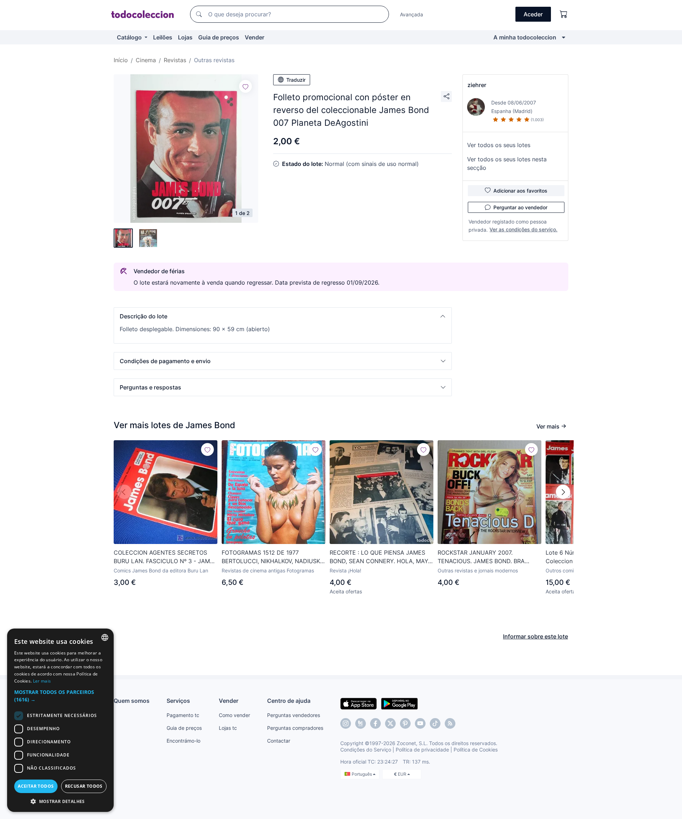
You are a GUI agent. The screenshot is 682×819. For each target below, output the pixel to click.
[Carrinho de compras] (563, 14)
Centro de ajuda (288, 700)
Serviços (178, 700)
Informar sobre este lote (535, 636)
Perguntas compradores (295, 728)
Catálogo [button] (130, 37)
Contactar (278, 741)
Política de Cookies (476, 750)
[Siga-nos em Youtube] (420, 723)
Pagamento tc (183, 715)
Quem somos (132, 700)
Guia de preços (218, 37)
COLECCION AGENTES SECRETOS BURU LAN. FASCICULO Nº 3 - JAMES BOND (165, 557)
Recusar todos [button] (84, 786)
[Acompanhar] (245, 86)
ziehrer (476, 84)
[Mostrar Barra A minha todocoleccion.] (563, 37)
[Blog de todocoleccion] (450, 723)
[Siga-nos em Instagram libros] (360, 723)
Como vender (234, 715)
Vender (254, 37)
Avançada (411, 14)
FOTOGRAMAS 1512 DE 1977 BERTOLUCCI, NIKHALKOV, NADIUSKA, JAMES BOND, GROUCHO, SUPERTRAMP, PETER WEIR (273, 557)
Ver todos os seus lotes (498, 145)
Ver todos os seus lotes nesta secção (507, 163)
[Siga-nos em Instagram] (345, 723)
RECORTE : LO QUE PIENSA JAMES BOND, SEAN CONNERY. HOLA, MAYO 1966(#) (381, 557)
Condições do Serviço (365, 750)
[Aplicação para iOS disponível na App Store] (358, 703)
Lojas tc (228, 728)
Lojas (185, 37)
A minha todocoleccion (524, 37)
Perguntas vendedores (293, 715)
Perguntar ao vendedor (520, 207)
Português (362, 774)
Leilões (162, 37)
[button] (283, 316)
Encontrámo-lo (183, 741)
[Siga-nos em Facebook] (375, 723)
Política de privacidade (422, 750)
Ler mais (42, 681)
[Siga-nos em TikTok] (435, 723)
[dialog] (60, 720)
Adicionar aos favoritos (520, 191)
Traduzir (295, 80)
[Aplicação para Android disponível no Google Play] (399, 703)
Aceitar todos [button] (36, 786)
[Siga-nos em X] (390, 723)
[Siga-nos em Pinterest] (405, 723)
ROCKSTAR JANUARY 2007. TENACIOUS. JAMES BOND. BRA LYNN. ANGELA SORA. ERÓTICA (481, 557)
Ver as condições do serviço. (523, 229)
